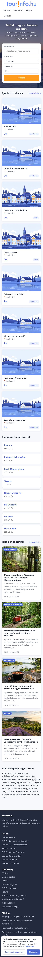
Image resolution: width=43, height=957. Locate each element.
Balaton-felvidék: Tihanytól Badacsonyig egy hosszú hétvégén (21, 740)
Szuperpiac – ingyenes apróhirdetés (18, 916)
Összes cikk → (35, 542)
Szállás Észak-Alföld (10, 863)
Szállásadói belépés (10, 906)
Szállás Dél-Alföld (9, 859)
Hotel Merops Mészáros (15, 210)
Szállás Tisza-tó (9, 848)
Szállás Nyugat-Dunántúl (13, 852)
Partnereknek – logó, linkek (14, 895)
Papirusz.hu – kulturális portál (15, 928)
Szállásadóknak (9, 888)
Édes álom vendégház (14, 420)
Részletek (30, 946)
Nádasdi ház (10, 126)
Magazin (7, 15)
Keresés (21, 77)
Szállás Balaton (8, 837)
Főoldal (7, 10)
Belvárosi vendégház (14, 294)
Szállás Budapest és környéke (15, 841)
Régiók (29, 10)
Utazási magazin (9, 884)
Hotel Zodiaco (10, 252)
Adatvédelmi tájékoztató (13, 899)
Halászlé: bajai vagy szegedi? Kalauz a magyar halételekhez (19, 687)
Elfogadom (33, 952)
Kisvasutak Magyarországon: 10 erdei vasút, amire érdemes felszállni (19, 633)
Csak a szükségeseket (14, 952)
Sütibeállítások (8, 903)
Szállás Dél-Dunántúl (11, 856)
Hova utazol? (9, 46)
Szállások (18, 10)
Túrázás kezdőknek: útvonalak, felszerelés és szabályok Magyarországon (19, 577)
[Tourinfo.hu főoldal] (21, 4)
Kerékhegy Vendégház (15, 378)
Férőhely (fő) (8, 66)
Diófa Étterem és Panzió (15, 168)
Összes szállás (8, 877)
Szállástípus (8, 56)
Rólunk (5, 892)
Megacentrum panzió (14, 336)
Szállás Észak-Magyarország (14, 844)
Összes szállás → (34, 93)
